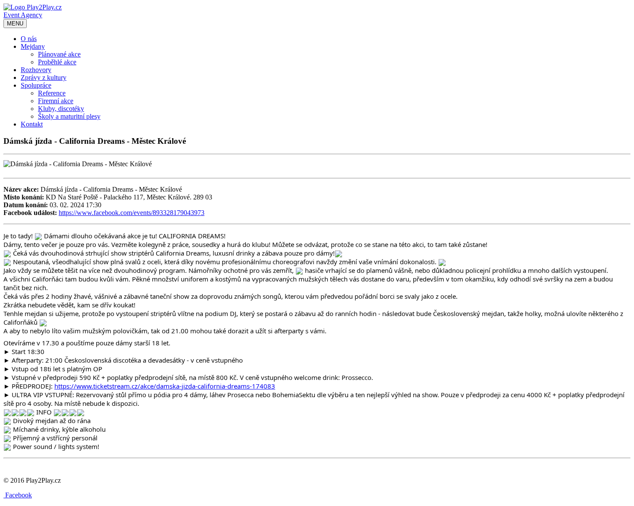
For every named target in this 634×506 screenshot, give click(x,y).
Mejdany (33, 46)
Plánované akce (59, 54)
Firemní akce (55, 100)
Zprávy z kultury (43, 77)
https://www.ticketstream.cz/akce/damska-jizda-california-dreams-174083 (164, 386)
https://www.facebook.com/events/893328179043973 (131, 212)
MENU (15, 23)
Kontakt (32, 124)
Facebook (17, 495)
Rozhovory (36, 69)
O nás (29, 38)
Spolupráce (36, 85)
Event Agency (22, 15)
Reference (52, 93)
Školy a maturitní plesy (69, 116)
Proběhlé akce (57, 62)
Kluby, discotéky (61, 108)
